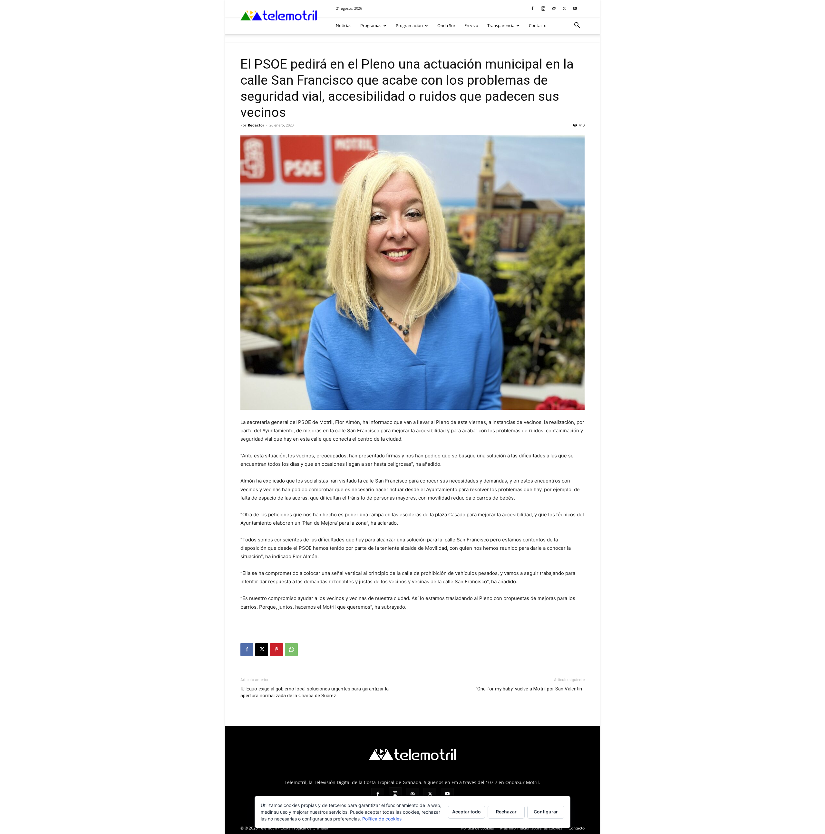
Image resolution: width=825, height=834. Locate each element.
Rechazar (506, 811)
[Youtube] (575, 8)
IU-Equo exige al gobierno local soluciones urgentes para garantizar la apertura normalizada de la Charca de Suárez (314, 692)
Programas (370, 25)
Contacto (538, 25)
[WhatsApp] (291, 649)
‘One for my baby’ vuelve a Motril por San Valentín (530, 689)
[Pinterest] (276, 649)
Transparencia (500, 25)
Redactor (256, 125)
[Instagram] (543, 8)
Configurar (546, 811)
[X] (564, 8)
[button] (577, 26)
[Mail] (553, 8)
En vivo (471, 25)
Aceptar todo (466, 811)
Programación (409, 25)
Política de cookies (382, 818)
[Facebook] (532, 8)
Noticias (343, 25)
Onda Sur (446, 25)
